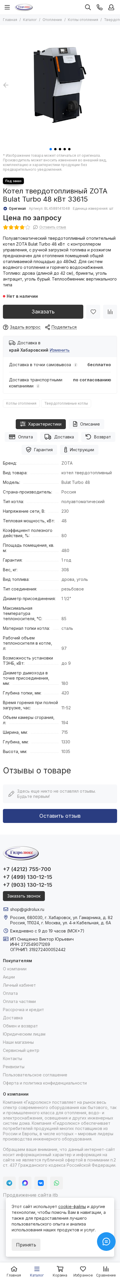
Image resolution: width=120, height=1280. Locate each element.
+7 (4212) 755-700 (27, 869)
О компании (15, 968)
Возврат (102, 436)
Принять (26, 1245)
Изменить (60, 350)
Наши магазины (18, 1042)
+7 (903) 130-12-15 (27, 885)
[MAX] (25, 1183)
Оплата (25, 436)
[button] (51, 149)
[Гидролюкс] (24, 7)
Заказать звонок (23, 895)
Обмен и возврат (20, 1025)
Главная (10, 19)
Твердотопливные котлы (66, 403)
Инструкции (82, 449)
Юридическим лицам (24, 1034)
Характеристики (44, 424)
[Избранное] (93, 312)
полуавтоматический (83, 501)
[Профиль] (111, 7)
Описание (90, 424)
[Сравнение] (110, 312)
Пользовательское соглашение (35, 1074)
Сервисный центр (21, 1050)
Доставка (64, 436)
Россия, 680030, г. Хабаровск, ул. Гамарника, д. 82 (61, 917)
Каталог (30, 19)
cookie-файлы (72, 1206)
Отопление (52, 19)
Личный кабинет (19, 985)
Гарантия (43, 449)
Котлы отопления (83, 19)
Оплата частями (19, 1001)
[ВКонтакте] (40, 1183)
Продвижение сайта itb (30, 1195)
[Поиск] (88, 7)
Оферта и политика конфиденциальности (45, 1082)
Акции (9, 976)
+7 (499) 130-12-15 (27, 877)
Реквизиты (13, 1066)
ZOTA (67, 463)
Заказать (43, 311)
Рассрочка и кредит (23, 1009)
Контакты (12, 1058)
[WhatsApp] (56, 1183)
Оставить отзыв (60, 816)
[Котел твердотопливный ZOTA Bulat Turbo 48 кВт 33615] (60, 85)
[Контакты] (99, 7)
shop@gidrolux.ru (27, 909)
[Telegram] (9, 1183)
